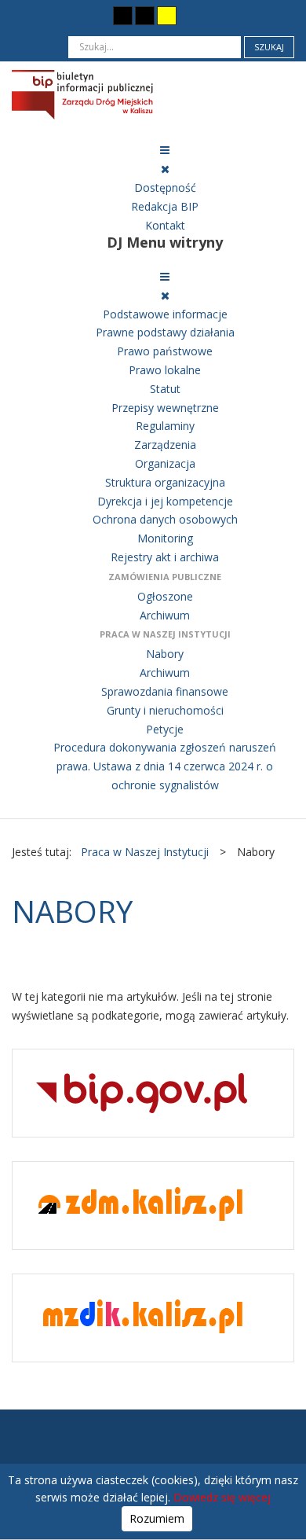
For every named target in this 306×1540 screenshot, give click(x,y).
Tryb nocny (91, 15)
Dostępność (165, 187)
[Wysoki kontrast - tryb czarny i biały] (123, 15)
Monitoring (165, 538)
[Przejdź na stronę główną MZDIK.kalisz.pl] (141, 1317)
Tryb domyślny (65, 15)
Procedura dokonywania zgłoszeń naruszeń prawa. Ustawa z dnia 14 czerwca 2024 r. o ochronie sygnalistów (164, 766)
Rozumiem (156, 1518)
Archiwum (165, 615)
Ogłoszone (165, 596)
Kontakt (165, 225)
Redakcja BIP (165, 206)
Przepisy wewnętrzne (165, 407)
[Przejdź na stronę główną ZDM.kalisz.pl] (141, 1204)
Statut (165, 388)
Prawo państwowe (165, 351)
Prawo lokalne (165, 369)
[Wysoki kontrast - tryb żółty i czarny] (167, 15)
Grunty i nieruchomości (165, 710)
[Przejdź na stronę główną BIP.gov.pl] (141, 1092)
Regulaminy (165, 425)
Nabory (165, 653)
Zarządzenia (165, 444)
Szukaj (269, 47)
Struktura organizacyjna (165, 482)
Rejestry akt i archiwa (165, 556)
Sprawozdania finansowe (164, 691)
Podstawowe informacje (165, 314)
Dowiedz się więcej (222, 1497)
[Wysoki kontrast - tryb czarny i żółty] (145, 15)
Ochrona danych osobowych (165, 519)
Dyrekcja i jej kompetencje (165, 501)
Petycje (165, 729)
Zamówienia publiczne (164, 577)
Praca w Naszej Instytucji (165, 634)
